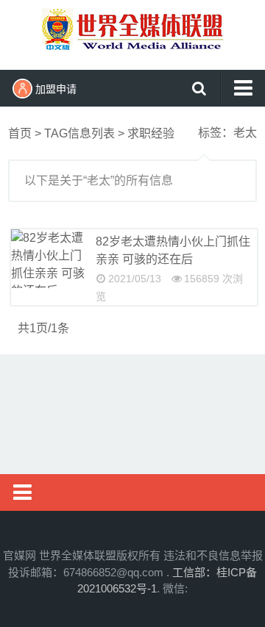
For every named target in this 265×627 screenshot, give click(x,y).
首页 (20, 133)
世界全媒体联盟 (132, 33)
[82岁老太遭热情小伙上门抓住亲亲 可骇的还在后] (48, 258)
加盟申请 (56, 89)
